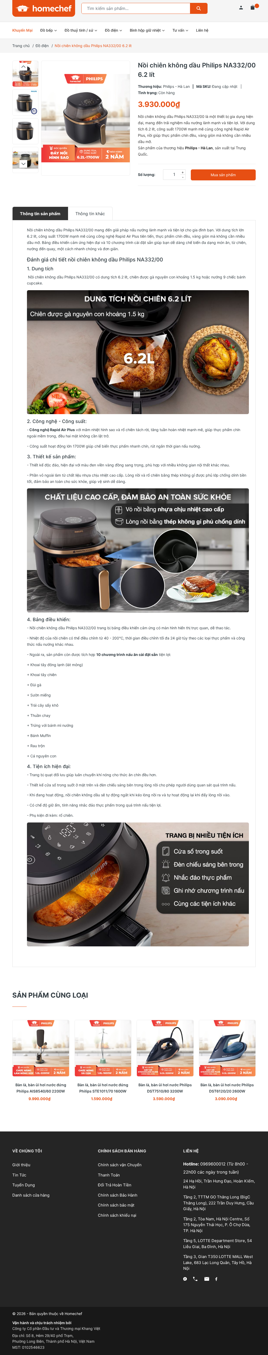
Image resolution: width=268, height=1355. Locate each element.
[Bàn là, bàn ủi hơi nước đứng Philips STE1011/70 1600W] (103, 1048)
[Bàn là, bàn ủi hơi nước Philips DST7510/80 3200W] (165, 1048)
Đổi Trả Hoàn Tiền (114, 1184)
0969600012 (213, 1164)
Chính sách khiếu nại (117, 1215)
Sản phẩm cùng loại (50, 995)
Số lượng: (146, 174)
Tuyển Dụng (23, 1184)
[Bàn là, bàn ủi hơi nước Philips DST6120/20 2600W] (227, 1048)
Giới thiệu (21, 1164)
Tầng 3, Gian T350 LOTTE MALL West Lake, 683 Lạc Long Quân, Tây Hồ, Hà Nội (218, 1262)
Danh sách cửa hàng (30, 1195)
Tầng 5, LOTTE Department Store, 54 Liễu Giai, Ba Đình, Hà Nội (217, 1243)
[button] (23, 67)
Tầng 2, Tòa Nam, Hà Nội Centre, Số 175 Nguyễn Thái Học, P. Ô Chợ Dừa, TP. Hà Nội (216, 1224)
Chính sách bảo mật (116, 1205)
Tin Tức (19, 1175)
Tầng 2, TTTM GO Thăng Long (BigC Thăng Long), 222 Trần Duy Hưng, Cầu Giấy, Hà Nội (218, 1202)
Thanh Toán (109, 1175)
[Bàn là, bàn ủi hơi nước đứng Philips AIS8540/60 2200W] (41, 1048)
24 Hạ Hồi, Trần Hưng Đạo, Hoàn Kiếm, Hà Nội (219, 1184)
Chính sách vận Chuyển (120, 1164)
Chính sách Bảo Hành (117, 1195)
